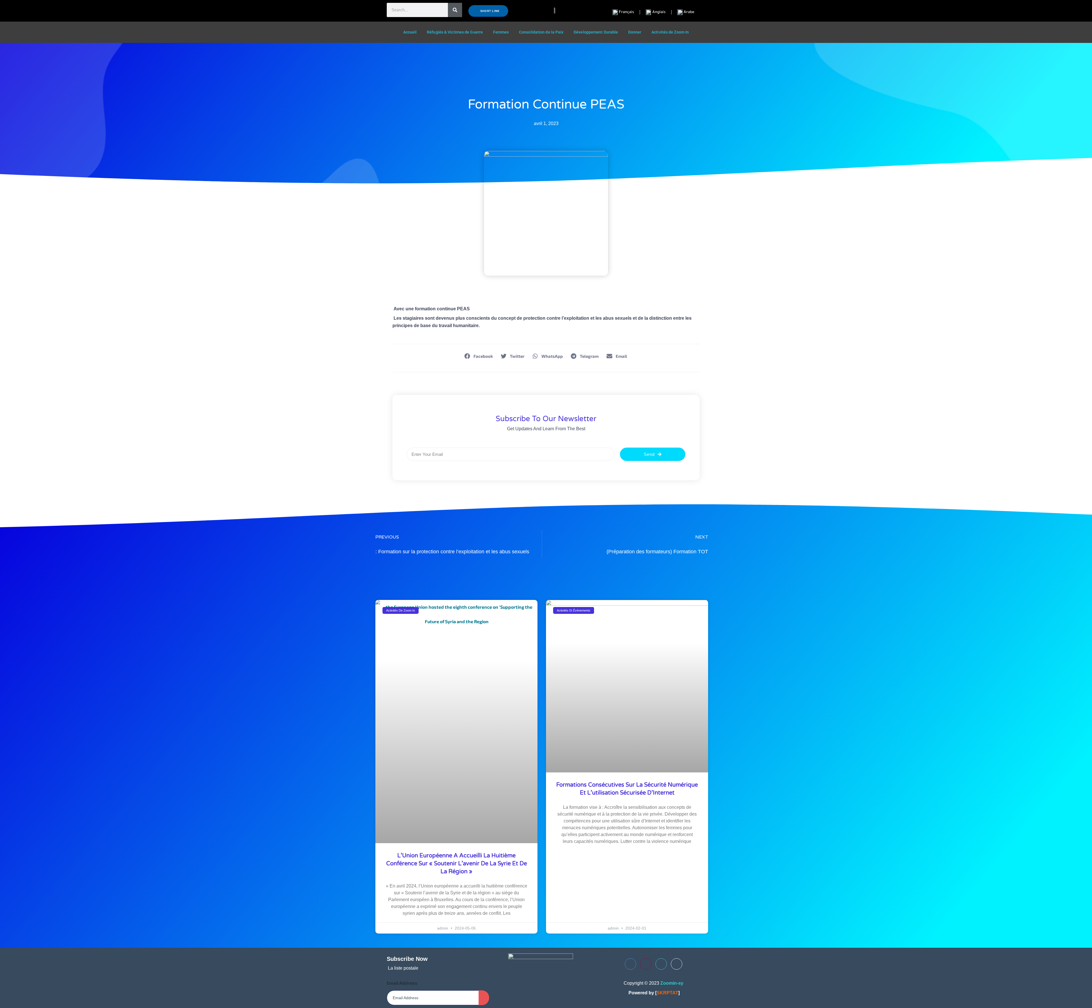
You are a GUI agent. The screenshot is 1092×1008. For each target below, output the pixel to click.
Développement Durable (596, 32)
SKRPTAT (667, 992)
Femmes (501, 32)
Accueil (410, 32)
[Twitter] (661, 964)
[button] (479, 356)
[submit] (484, 997)
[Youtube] (646, 964)
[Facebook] (630, 964)
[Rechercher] (455, 10)
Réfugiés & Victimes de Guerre (455, 32)
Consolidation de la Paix (541, 32)
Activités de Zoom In (670, 32)
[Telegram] (676, 964)
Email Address (402, 983)
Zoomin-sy (671, 983)
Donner (635, 32)
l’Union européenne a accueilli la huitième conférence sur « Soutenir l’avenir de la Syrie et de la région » (456, 863)
